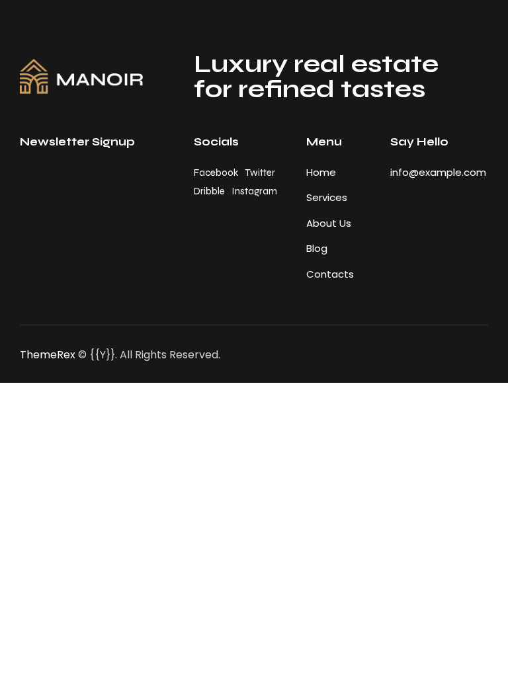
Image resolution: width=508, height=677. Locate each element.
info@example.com (438, 172)
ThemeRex (47, 354)
